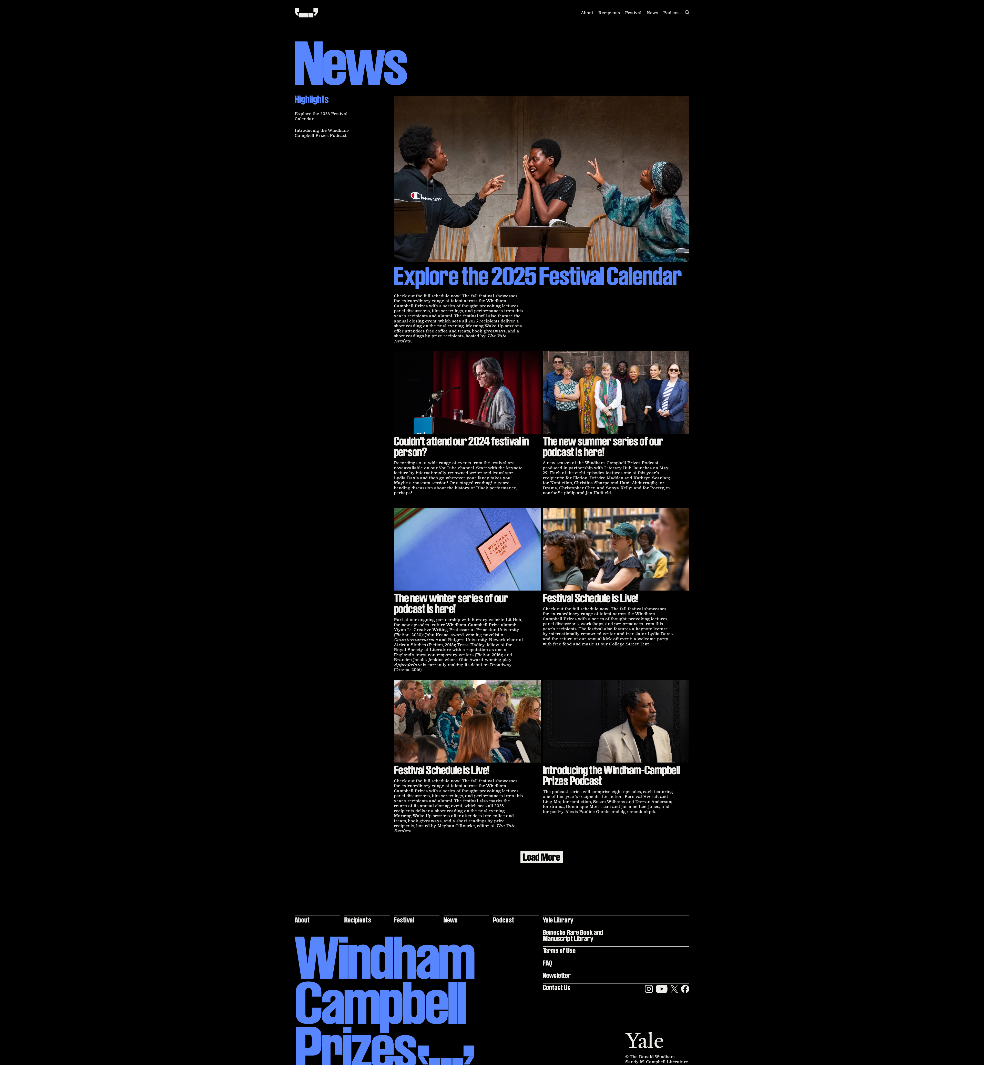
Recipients (609, 12)
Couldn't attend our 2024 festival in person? (461, 446)
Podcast (671, 12)
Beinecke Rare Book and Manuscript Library (573, 935)
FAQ (547, 963)
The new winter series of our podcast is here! (451, 603)
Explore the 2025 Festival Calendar (321, 116)
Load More (541, 857)
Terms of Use (559, 950)
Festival (633, 12)
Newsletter (557, 975)
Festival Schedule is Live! (590, 598)
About (587, 12)
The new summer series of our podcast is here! (603, 446)
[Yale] (644, 1040)
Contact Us (557, 987)
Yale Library (558, 920)
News (652, 12)
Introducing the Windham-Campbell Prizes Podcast (322, 133)
